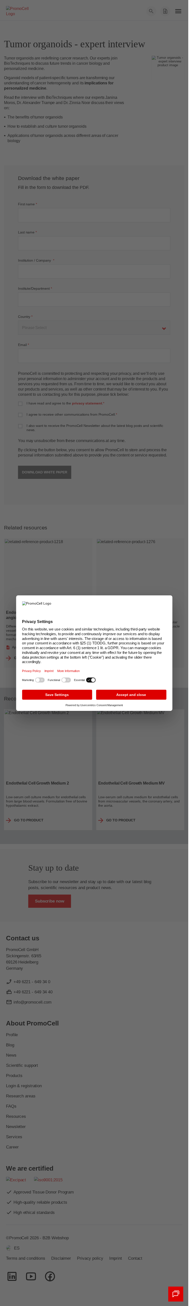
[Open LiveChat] (175, 1294)
